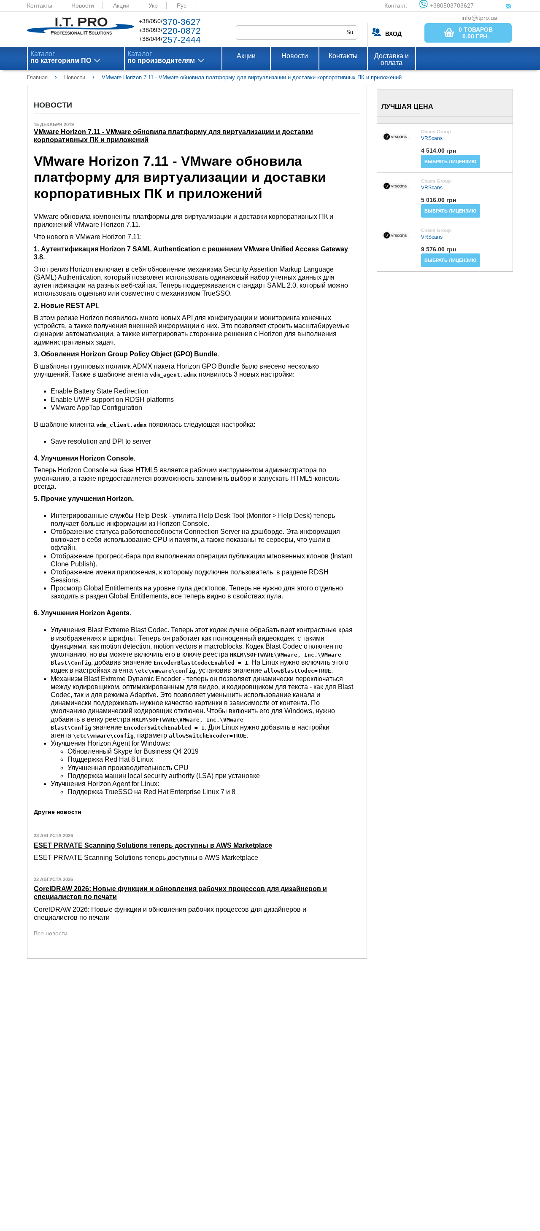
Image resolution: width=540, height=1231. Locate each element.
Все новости (51, 933)
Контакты (39, 5)
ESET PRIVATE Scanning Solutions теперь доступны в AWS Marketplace (153, 845)
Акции (121, 5)
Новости (82, 5)
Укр (153, 5)
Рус (181, 5)
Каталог (60, 57)
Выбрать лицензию (450, 161)
